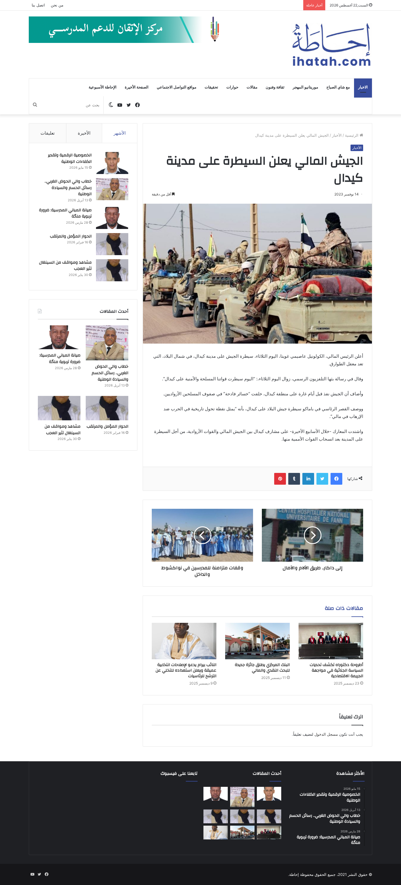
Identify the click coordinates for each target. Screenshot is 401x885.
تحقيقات (211, 87)
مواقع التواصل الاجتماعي (176, 87)
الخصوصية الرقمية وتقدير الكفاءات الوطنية (70, 158)
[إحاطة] (331, 44)
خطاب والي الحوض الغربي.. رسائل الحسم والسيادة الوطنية (68, 188)
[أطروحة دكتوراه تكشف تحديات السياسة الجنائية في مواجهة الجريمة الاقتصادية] (331, 641)
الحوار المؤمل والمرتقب (71, 236)
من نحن (57, 5)
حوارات (232, 87)
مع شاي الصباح (338, 87)
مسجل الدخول (326, 734)
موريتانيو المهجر (305, 87)
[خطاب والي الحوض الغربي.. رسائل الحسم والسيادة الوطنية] (112, 189)
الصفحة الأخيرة (137, 87)
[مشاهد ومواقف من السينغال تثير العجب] (112, 270)
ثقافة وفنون (275, 87)
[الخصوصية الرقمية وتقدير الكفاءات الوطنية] (112, 163)
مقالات (252, 87)
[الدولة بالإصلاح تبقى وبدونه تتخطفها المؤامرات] (215, 816)
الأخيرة (84, 133)
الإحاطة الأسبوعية (103, 87)
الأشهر (120, 133)
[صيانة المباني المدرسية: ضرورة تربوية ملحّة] (112, 218)
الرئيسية (352, 135)
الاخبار (363, 87)
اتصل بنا (38, 5)
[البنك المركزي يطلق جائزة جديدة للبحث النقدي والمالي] (257, 641)
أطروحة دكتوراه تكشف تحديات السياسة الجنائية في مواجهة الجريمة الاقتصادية (336, 670)
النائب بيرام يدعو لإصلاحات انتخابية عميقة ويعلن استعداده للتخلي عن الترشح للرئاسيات (186, 670)
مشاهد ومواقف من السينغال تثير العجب (65, 266)
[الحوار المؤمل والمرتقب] (112, 244)
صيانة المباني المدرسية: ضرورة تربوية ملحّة (65, 213)
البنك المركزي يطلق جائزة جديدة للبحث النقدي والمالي (262, 667)
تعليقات (48, 133)
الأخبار (337, 135)
